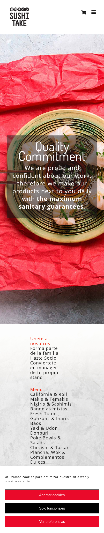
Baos (35, 423)
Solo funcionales (52, 508)
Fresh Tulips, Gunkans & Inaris (49, 416)
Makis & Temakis (49, 399)
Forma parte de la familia (44, 350)
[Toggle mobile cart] (84, 12)
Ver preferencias (52, 521)
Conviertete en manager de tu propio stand (44, 370)
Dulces (37, 461)
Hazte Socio (43, 357)
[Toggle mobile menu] (94, 12)
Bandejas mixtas (48, 408)
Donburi (39, 432)
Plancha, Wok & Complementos (48, 454)
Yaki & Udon (44, 428)
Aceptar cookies (52, 495)
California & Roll (48, 394)
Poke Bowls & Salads (45, 440)
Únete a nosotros (40, 341)
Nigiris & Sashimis (51, 403)
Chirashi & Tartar (49, 447)
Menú (36, 389)
